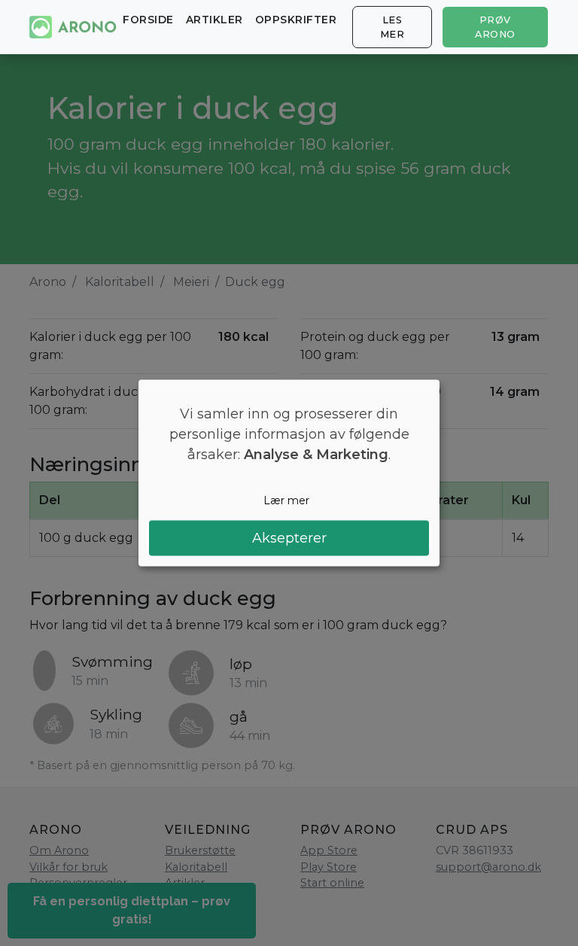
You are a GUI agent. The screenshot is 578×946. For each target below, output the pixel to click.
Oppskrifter (296, 20)
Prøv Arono (495, 27)
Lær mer (286, 499)
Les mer (392, 27)
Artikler (214, 20)
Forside (148, 20)
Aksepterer (289, 538)
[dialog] (289, 473)
